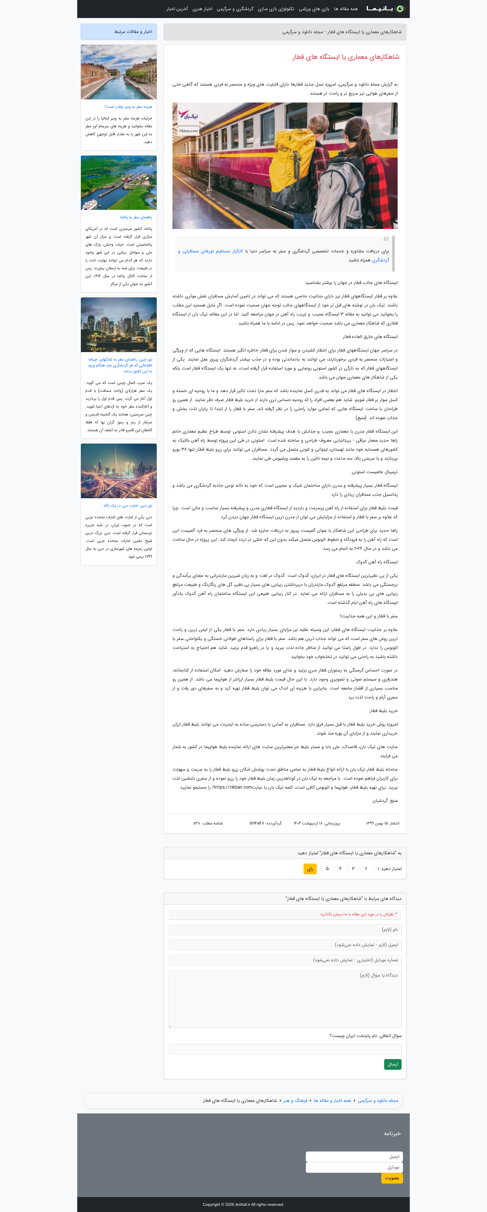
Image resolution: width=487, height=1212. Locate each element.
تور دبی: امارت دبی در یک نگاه (128, 506)
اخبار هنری (202, 8)
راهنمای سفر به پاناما (136, 217)
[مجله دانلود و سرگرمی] (385, 9)
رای (310, 868)
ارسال (393, 1064)
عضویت (392, 1178)
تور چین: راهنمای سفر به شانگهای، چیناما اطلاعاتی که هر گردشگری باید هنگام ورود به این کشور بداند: (120, 365)
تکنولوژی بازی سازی (276, 8)
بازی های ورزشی (314, 8)
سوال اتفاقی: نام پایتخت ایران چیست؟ (365, 1036)
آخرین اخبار (177, 8)
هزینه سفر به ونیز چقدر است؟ (128, 107)
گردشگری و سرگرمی (235, 8)
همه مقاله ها (346, 8)
